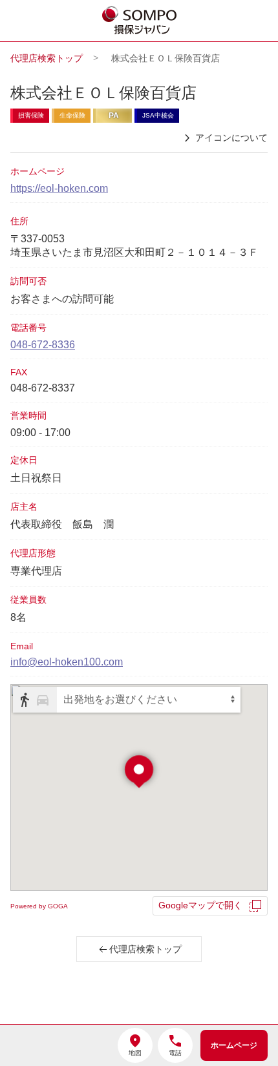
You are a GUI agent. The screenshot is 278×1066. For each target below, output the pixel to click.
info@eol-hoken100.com (66, 661)
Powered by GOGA (39, 906)
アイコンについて (231, 137)
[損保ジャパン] (140, 21)
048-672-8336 (42, 344)
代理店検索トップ (46, 58)
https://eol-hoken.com (59, 188)
